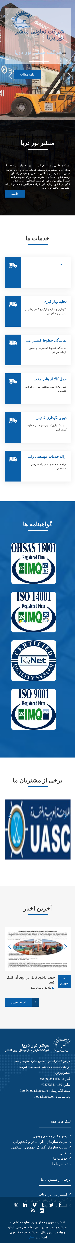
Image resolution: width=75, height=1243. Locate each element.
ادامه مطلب (27, 74)
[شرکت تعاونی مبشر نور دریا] (22, 19)
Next (67, 75)
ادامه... (15, 193)
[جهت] (38, 949)
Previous (7, 75)
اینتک (31, 1237)
